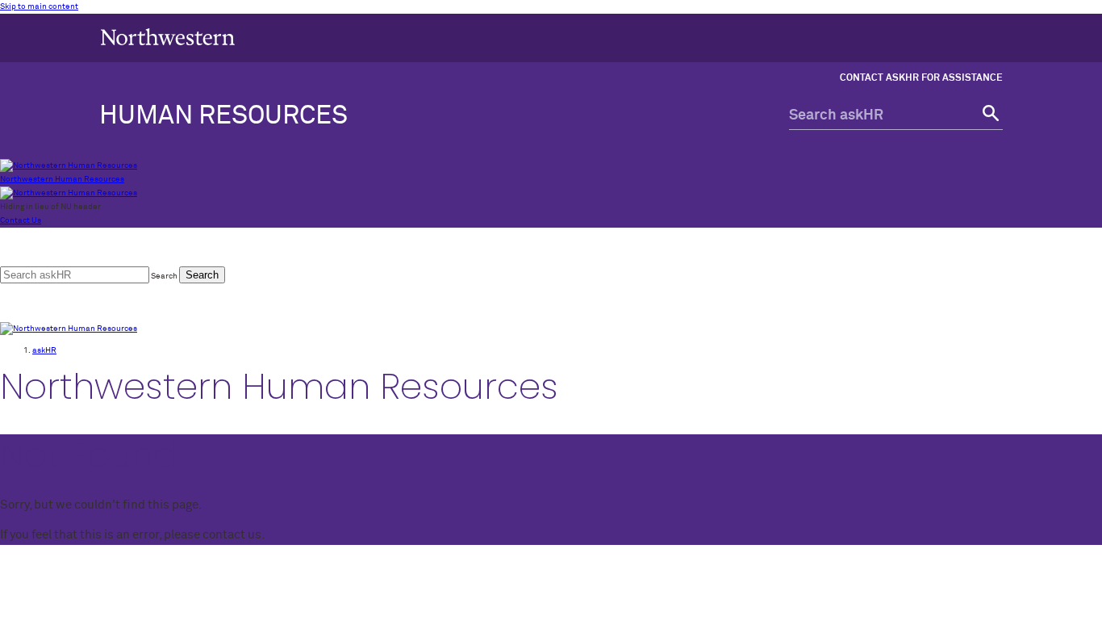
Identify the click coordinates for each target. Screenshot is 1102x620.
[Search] (989, 116)
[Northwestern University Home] (167, 36)
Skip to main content (39, 6)
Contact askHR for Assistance (921, 78)
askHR (44, 350)
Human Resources (223, 116)
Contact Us (20, 220)
